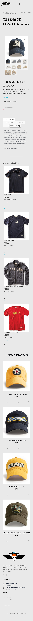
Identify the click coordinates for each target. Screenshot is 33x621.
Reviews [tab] (15, 125)
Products (14, 12)
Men (8, 110)
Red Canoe (5, 97)
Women (13, 110)
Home (5, 12)
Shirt (8, 245)
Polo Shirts (9, 199)
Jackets (5, 291)
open (25, 39)
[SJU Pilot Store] (6, 4)
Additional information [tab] (14, 122)
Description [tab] (9, 119)
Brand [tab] (6, 125)
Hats (23, 12)
